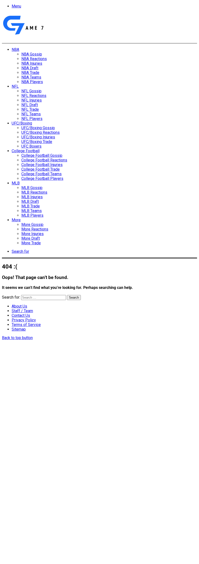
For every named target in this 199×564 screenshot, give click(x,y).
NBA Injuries (31, 63)
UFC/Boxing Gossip (38, 128)
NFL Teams (31, 114)
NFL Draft (29, 105)
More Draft (30, 238)
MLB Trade (30, 206)
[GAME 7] (23, 34)
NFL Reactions (33, 95)
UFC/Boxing (22, 123)
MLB (16, 183)
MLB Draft (30, 201)
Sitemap (19, 329)
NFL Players (31, 118)
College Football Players (42, 178)
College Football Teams (41, 174)
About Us (19, 306)
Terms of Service (26, 324)
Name (32, 511)
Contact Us (21, 315)
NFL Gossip (31, 91)
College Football (26, 151)
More (16, 220)
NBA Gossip (31, 54)
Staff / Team (22, 311)
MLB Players (32, 215)
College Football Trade (40, 169)
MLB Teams (31, 210)
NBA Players (32, 81)
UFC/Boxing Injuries (38, 137)
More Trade (31, 243)
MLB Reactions (34, 192)
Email (66, 511)
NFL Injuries (31, 100)
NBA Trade (30, 72)
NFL (15, 86)
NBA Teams (31, 77)
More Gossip (32, 224)
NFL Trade (30, 109)
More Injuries (32, 233)
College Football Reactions (44, 160)
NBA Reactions (34, 58)
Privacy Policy (24, 320)
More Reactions (34, 229)
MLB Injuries (32, 197)
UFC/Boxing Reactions (40, 132)
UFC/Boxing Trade (36, 141)
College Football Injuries (42, 164)
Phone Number (108, 511)
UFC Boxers (31, 146)
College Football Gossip (41, 155)
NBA (15, 49)
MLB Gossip (31, 187)
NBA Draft (29, 68)
